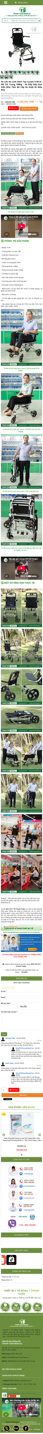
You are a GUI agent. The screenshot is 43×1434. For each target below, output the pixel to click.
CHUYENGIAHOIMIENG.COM (31, 1424)
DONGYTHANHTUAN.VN (28, 1422)
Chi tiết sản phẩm (8, 133)
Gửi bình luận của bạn (9, 1012)
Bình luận (19, 133)
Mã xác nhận (6, 1003)
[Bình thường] (7, 987)
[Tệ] (5, 987)
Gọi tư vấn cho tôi (29, 108)
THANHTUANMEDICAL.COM (11, 1424)
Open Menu (5, 2)
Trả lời (39, 1040)
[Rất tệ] (2, 987)
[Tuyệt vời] (13, 987)
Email (3, 997)
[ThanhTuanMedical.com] (21, 11)
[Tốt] (10, 987)
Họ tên (3, 991)
